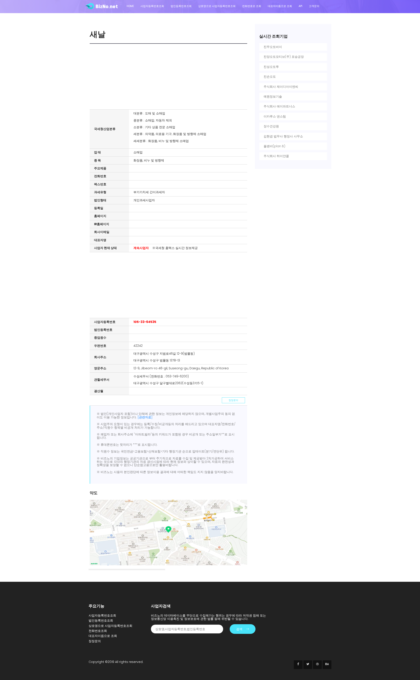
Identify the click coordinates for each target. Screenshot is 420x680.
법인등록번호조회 (181, 6)
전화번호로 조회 (251, 6)
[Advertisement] (169, 76)
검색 (239, 629)
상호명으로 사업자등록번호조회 (217, 6)
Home (130, 6)
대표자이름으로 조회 (280, 6)
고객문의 (314, 6)
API (300, 6)
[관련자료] (145, 417)
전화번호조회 (98, 631)
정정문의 (233, 400)
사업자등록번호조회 (152, 6)
